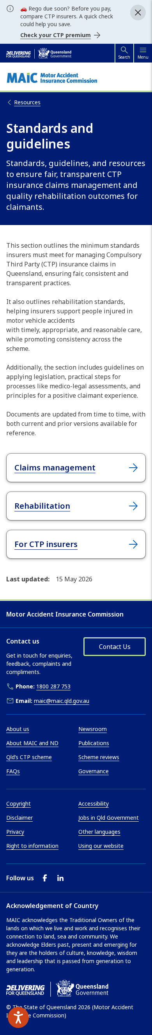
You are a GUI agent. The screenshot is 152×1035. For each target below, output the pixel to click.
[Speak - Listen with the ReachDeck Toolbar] (18, 1017)
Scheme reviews (98, 757)
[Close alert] (138, 12)
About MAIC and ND (32, 743)
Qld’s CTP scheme (29, 757)
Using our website (101, 845)
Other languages (99, 831)
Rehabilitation (42, 506)
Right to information (32, 845)
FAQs (13, 771)
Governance (93, 771)
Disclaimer (19, 817)
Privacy (15, 831)
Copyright (18, 803)
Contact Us (115, 646)
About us (17, 729)
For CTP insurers (46, 544)
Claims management (54, 467)
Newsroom (92, 729)
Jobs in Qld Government (108, 817)
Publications (93, 743)
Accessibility (93, 803)
